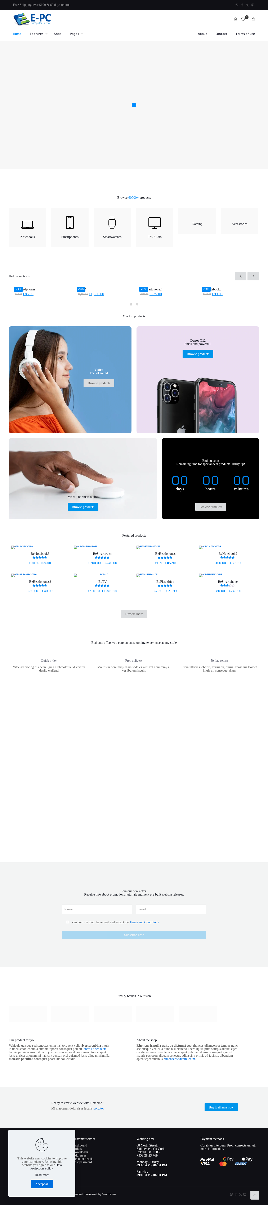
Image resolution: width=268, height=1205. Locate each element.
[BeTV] (102, 284)
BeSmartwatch (102, 553)
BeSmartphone (228, 581)
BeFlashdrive (165, 581)
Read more (42, 1175)
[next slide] (253, 276)
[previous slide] (240, 276)
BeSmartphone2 (151, 289)
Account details (83, 1158)
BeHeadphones (25, 289)
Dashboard (80, 1145)
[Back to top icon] (254, 1195)
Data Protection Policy (46, 1166)
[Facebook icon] (242, 5)
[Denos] (70, 1014)
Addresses (79, 1155)
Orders (77, 1148)
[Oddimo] (198, 1014)
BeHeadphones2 (40, 581)
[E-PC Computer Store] (32, 19)
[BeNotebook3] (228, 284)
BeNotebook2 (228, 553)
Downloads (80, 1152)
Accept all (42, 1184)
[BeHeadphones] (40, 284)
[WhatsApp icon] (236, 5)
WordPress (109, 1194)
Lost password (82, 1162)
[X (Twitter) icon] (247, 5)
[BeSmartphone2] (165, 284)
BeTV (102, 581)
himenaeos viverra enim (179, 1059)
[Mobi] (113, 1014)
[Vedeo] (28, 1014)
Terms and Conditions (144, 922)
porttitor (98, 1108)
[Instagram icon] (252, 5)
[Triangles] (155, 1014)
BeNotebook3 (212, 289)
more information (211, 1148)
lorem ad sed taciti (95, 1049)
